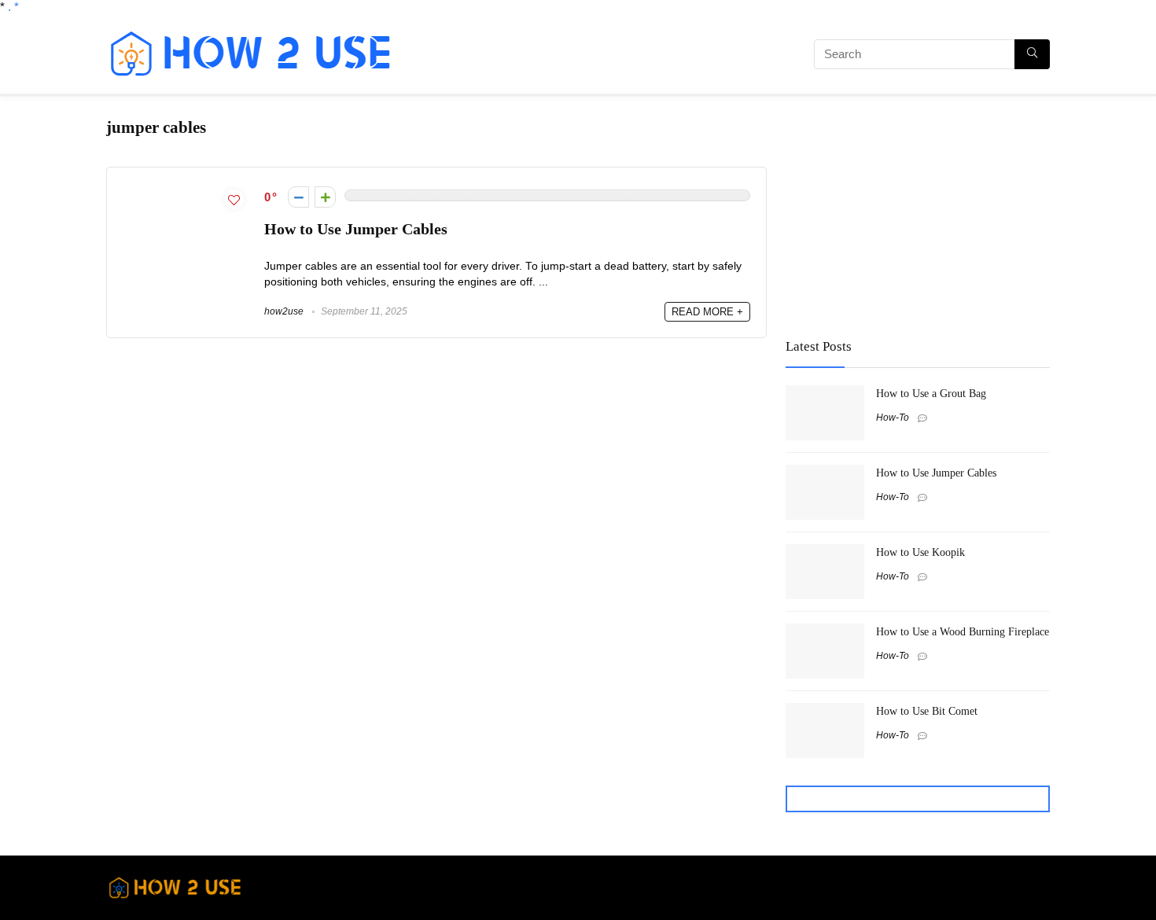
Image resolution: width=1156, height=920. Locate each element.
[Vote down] (298, 197)
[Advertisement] (590, 56)
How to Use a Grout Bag (931, 393)
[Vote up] (325, 197)
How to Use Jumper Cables (355, 229)
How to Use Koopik (920, 552)
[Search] (1032, 54)
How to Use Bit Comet (926, 711)
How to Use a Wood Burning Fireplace (962, 631)
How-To (892, 417)
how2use (284, 311)
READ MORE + (707, 312)
